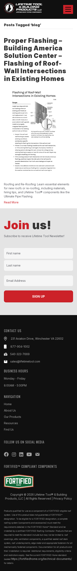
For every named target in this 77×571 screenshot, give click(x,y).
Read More (11, 202)
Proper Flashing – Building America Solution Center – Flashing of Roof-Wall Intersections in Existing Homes (35, 60)
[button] (68, 9)
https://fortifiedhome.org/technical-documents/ (41, 558)
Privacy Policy (63, 498)
